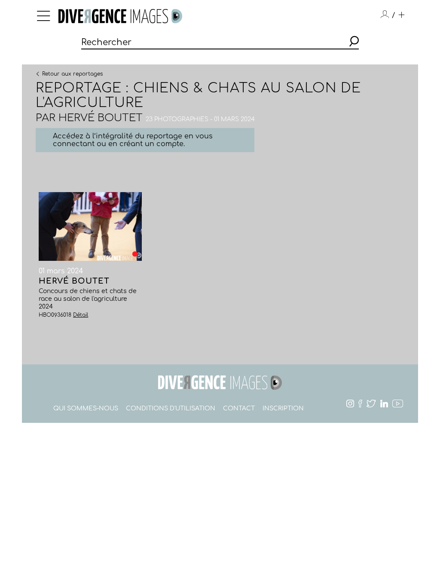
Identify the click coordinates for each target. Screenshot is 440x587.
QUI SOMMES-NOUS (85, 408)
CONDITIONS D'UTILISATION (170, 408)
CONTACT (239, 408)
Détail (80, 315)
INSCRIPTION (283, 408)
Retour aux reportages (72, 73)
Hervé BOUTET (100, 118)
